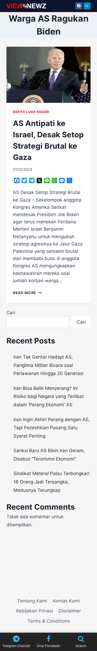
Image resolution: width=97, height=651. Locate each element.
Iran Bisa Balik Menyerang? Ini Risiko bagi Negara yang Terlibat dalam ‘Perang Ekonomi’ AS (48, 396)
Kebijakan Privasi (34, 610)
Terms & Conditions (48, 621)
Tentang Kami (32, 601)
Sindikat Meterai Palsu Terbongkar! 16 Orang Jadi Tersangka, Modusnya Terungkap (51, 482)
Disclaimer (69, 610)
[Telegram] (87, 5)
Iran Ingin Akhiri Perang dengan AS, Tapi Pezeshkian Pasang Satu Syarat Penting (51, 428)
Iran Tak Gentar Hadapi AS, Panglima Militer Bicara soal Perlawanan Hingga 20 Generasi (48, 365)
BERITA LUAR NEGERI (31, 112)
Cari (10, 312)
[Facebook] (78, 5)
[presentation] (48, 75)
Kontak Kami (66, 601)
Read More (27, 293)
